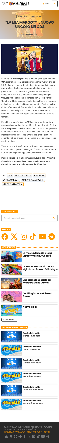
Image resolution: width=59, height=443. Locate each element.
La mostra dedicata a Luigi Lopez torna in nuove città (37, 254)
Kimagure (39, 175)
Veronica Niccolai (12, 184)
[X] (14, 236)
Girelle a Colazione (32, 347)
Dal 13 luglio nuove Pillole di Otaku (37, 295)
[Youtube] (42, 236)
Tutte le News (9, 320)
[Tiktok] (33, 236)
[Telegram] (51, 236)
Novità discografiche (29, 16)
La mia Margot (11, 180)
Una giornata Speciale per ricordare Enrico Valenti (37, 281)
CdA (10, 175)
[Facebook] (4, 236)
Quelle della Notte (31, 333)
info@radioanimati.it (14, 432)
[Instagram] (23, 236)
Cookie (46, 432)
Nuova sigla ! (30, 306)
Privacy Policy (34, 432)
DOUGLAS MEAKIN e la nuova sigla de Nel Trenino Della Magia (40, 268)
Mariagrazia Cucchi (32, 180)
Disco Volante (23, 175)
